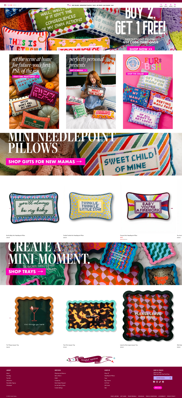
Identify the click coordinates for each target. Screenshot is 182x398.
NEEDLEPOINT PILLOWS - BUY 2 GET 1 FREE (91, 1)
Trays (106, 378)
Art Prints (107, 383)
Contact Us (57, 380)
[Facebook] (154, 382)
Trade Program (132, 396)
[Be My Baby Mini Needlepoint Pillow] (34, 206)
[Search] (161, 4)
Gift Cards (107, 385)
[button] (10, 208)
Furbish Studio (13, 396)
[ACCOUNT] (171, 4)
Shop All (107, 373)
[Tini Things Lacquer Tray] (34, 315)
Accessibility (162, 396)
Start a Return (58, 376)
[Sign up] (170, 378)
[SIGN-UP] (166, 4)
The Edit (8, 378)
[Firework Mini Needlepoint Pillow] (148, 206)
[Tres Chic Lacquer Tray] (91, 315)
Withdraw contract (158, 387)
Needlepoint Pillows (110, 376)
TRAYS (94, 5)
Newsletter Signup (11, 383)
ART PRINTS (100, 5)
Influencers (9, 380)
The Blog (8, 376)
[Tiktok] (160, 382)
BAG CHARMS (106, 5)
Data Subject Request (60, 383)
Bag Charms (108, 380)
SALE (112, 5)
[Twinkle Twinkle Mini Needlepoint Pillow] (91, 206)
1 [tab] (91, 132)
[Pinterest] (163, 382)
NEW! (69, 5)
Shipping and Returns (60, 373)
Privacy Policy (171, 396)
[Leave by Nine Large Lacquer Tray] (148, 315)
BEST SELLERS (75, 5)
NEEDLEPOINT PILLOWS (86, 5)
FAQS (56, 378)
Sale (106, 388)
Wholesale (9, 385)
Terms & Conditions (151, 396)
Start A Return (115, 396)
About (7, 373)
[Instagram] (157, 382)
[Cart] (174, 4)
